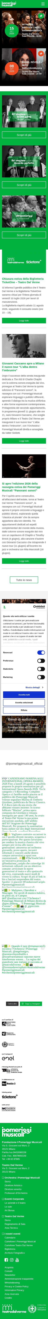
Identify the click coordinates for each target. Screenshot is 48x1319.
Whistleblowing (12, 1282)
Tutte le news (24, 580)
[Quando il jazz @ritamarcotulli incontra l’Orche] (24, 972)
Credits (8, 1298)
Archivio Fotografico (15, 1253)
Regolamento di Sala (15, 1224)
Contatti (8, 1271)
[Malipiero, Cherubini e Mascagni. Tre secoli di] (24, 916)
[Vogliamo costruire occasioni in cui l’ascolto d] (24, 860)
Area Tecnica (11, 1228)
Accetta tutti (24, 695)
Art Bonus (10, 1210)
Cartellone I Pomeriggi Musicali (20, 1241)
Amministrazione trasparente (19, 1279)
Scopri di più (24, 135)
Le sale (8, 1206)
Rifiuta (24, 710)
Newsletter (10, 1275)
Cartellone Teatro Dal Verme (19, 1245)
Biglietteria (10, 1249)
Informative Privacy (14, 1290)
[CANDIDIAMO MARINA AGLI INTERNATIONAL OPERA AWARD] (24, 804)
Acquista (9, 1267)
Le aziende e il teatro (15, 1203)
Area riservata (12, 1294)
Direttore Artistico (13, 1185)
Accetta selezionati (24, 702)
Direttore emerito (13, 1189)
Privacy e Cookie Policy (17, 1286)
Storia (8, 1181)
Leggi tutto (24, 321)
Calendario (10, 1237)
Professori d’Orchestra (16, 1193)
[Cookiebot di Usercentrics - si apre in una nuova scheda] (34, 607)
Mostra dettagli (33, 687)
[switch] (41, 661)
